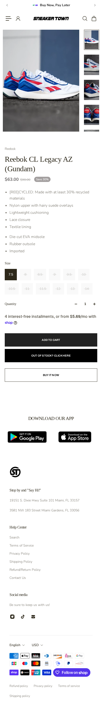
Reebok (10, 149)
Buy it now (51, 375)
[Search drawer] (84, 18)
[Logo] (51, 18)
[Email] (33, 616)
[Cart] (93, 18)
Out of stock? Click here (51, 355)
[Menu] (8, 18)
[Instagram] (12, 616)
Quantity (10, 304)
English (14, 645)
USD (35, 645)
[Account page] (17, 18)
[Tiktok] (23, 616)
